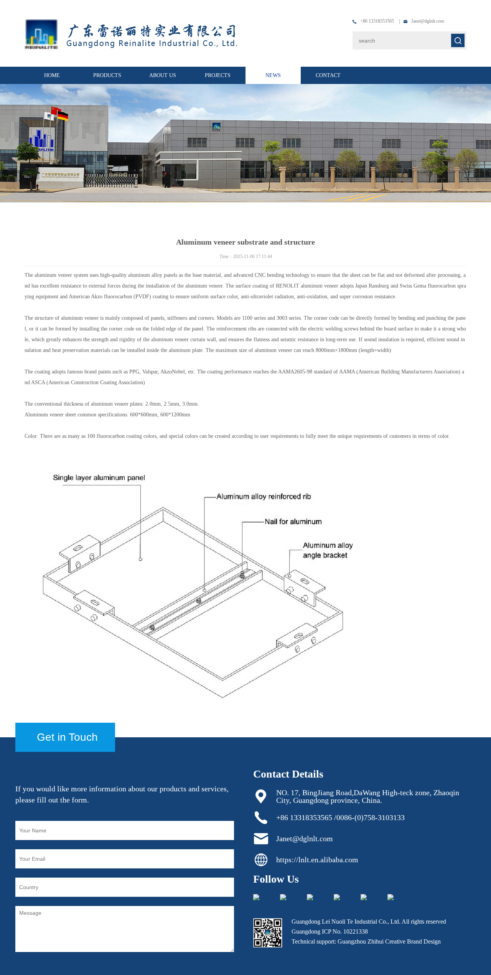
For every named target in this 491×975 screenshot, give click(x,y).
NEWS (273, 75)
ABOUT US (162, 75)
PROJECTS (218, 75)
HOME (52, 75)
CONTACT (328, 75)
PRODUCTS (107, 75)
